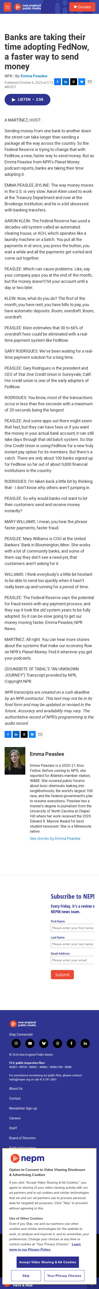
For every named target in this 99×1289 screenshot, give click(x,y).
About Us (16, 1088)
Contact (15, 1098)
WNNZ (33, 1067)
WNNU (44, 1067)
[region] (49, 1216)
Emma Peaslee (34, 76)
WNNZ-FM (56, 1067)
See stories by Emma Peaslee (55, 838)
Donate (84, 7)
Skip (25, 1275)
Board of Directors (22, 1138)
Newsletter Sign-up (23, 1108)
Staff (13, 1128)
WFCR (23, 1067)
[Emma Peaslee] (15, 761)
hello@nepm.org (19, 1079)
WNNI (68, 1067)
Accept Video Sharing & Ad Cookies (47, 1262)
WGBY (13, 1067)
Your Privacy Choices (64, 1275)
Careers (15, 1118)
